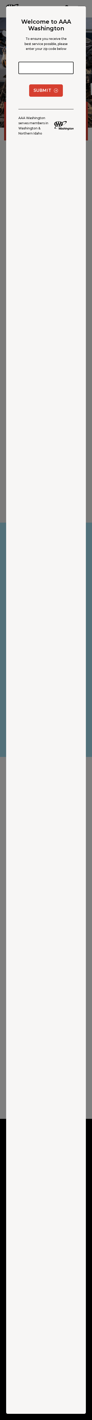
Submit (42, 90)
